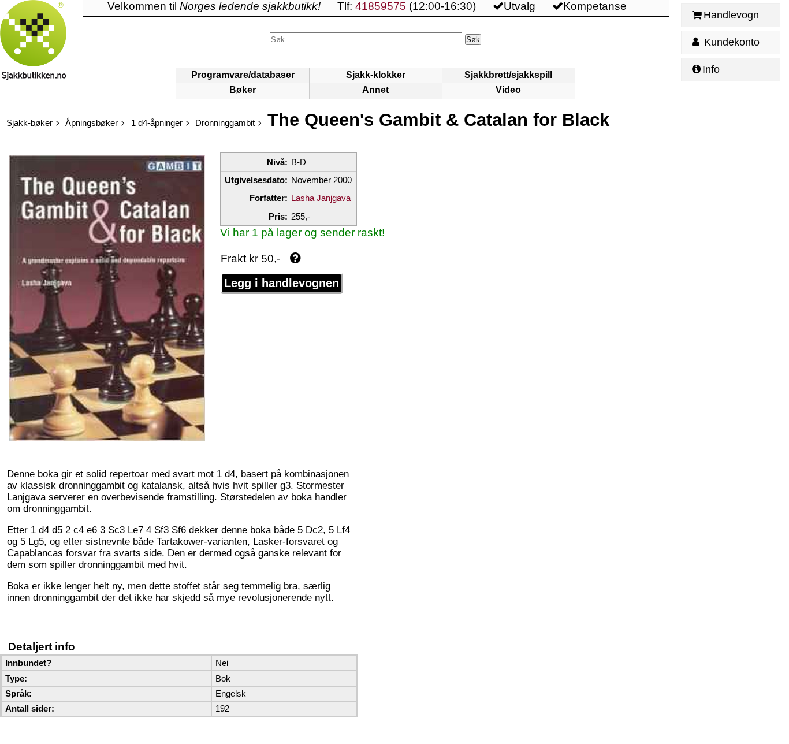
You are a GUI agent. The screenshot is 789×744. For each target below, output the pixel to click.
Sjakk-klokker (375, 75)
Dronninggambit (225, 123)
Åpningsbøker (91, 123)
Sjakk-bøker (29, 123)
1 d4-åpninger (157, 123)
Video (508, 90)
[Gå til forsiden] (41, 49)
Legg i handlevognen (281, 283)
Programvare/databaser (243, 75)
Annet (375, 90)
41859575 (380, 6)
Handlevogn (731, 15)
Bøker (242, 90)
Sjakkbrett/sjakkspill (508, 75)
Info (711, 69)
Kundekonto (730, 42)
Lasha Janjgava (321, 198)
